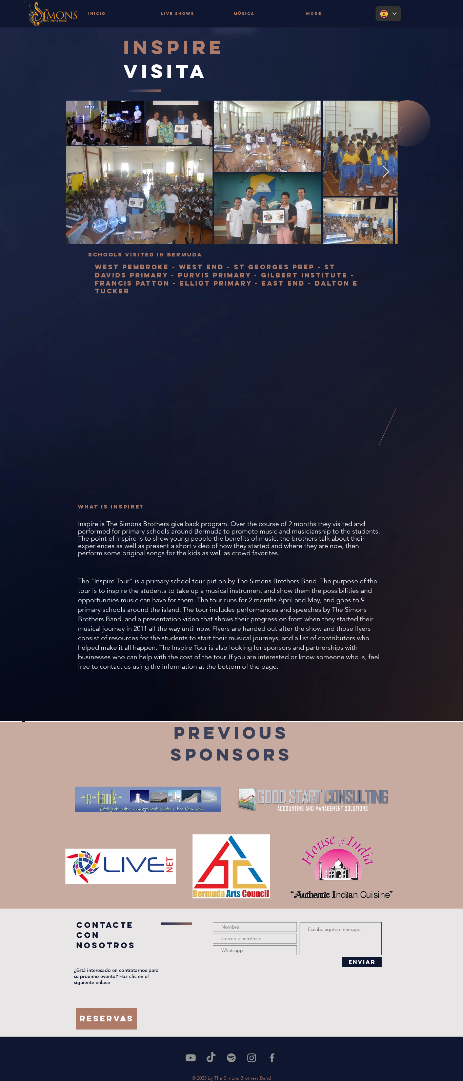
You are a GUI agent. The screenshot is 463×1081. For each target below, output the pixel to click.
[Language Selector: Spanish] (388, 13)
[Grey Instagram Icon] (252, 1058)
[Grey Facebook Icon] (272, 1058)
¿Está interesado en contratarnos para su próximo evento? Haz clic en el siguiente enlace (116, 976)
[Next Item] (386, 172)
